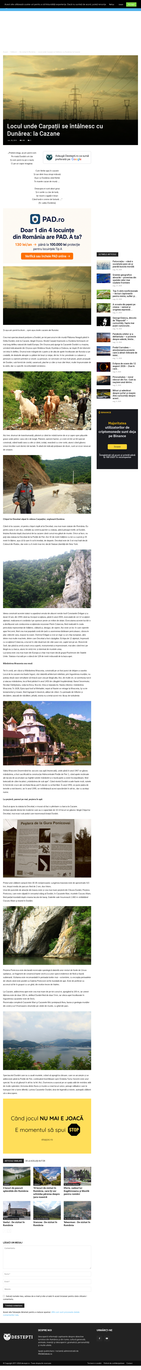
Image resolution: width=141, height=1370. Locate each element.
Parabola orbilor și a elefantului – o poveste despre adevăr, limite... (124, 337)
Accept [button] (131, 4)
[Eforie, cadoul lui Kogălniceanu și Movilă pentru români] (77, 1176)
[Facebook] (99, 1338)
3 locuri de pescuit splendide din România (15, 1189)
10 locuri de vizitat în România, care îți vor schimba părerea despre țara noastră (46, 1192)
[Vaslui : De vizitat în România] (16, 1210)
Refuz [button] (111, 4)
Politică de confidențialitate (114, 1363)
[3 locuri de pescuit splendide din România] (16, 1176)
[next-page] (9, 1231)
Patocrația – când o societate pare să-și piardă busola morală (123, 264)
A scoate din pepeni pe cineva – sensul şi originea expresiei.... (124, 307)
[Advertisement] (70, 31)
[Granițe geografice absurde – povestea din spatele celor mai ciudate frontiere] (103, 278)
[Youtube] (107, 1338)
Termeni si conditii (94, 1363)
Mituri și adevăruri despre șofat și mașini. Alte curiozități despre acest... (124, 394)
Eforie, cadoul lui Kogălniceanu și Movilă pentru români (76, 1191)
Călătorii (13, 52)
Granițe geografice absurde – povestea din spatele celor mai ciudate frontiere (124, 279)
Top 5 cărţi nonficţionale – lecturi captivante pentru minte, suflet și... (125, 294)
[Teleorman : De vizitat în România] (77, 1210)
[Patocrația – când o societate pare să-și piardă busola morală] (103, 265)
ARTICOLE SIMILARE (13, 1161)
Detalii (121, 4)
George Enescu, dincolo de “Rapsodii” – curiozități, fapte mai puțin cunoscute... (124, 322)
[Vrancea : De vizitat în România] (47, 1210)
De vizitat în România (27, 52)
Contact (129, 1363)
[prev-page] (4, 1231)
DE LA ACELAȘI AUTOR (35, 1161)
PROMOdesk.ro (45, 1354)
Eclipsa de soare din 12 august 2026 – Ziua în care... (124, 366)
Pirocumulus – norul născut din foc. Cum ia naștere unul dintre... (124, 380)
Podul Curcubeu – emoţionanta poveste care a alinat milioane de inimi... (125, 351)
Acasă (5, 52)
